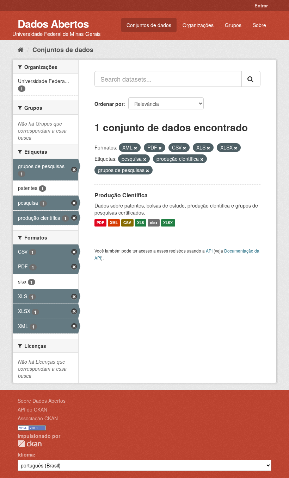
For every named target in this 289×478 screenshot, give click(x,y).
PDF (100, 222)
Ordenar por (108, 103)
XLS (140, 222)
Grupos (233, 24)
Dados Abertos (53, 23)
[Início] (21, 49)
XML (114, 222)
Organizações (198, 24)
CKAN (30, 443)
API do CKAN (32, 409)
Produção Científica (121, 195)
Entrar (261, 5)
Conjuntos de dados (149, 24)
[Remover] (135, 148)
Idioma (26, 454)
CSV (127, 222)
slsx (154, 222)
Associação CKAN (38, 418)
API (209, 251)
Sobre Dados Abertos (42, 400)
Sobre (259, 24)
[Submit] (250, 79)
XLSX (168, 222)
